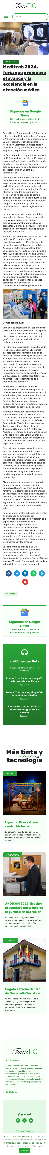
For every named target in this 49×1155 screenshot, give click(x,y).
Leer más (24, 1146)
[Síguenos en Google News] (25, 103)
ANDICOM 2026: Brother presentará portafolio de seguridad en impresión (24, 908)
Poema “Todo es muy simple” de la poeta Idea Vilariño (24, 694)
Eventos (11, 594)
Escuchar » (24, 685)
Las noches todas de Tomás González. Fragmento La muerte (24, 709)
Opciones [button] (37, 1146)
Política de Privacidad (24, 1131)
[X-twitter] (24, 1120)
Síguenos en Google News (25, 113)
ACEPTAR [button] (24, 1150)
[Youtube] (31, 1120)
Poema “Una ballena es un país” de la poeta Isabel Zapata (24, 680)
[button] (6, 16)
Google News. (32, 632)
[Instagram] (18, 1120)
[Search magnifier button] (45, 17)
